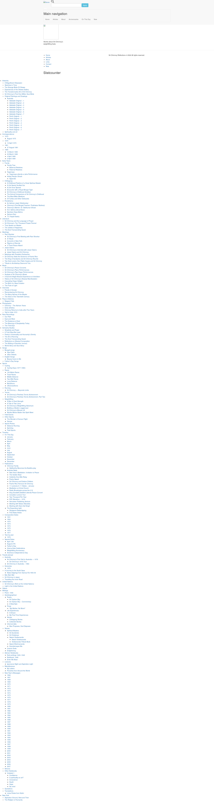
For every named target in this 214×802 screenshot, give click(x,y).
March (9, 441)
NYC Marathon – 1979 (17, 499)
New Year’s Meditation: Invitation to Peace (24, 472)
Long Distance (12, 381)
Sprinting (10, 428)
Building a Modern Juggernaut (17, 408)
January (10, 437)
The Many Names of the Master (16, 294)
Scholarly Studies (8, 328)
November (10, 459)
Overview (5, 288)
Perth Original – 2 (15, 118)
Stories (9, 617)
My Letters (10, 668)
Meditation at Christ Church (19, 488)
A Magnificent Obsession (13, 83)
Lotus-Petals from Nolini (15, 793)
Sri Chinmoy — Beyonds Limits (18, 390)
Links (47, 62)
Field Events (9, 414)
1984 (9, 715)
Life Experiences (13, 610)
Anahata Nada (12, 470)
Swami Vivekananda (16, 637)
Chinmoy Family (12, 466)
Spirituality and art (11, 132)
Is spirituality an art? (16, 777)
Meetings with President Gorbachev (17, 254)
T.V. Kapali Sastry (13, 216)
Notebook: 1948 (12, 657)
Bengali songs (10, 350)
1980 (9, 706)
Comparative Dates (11, 515)
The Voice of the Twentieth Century (17, 296)
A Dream (12, 613)
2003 (9, 757)
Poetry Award (14, 479)
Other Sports (9, 417)
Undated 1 (10, 773)
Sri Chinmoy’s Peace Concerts (15, 268)
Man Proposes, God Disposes (19, 626)
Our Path (8, 317)
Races (7, 370)
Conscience (13, 780)
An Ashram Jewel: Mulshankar (17, 203)
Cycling (7, 365)
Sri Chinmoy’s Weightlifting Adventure (20, 406)
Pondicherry (9, 201)
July (8, 450)
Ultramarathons (12, 386)
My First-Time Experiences (18, 615)
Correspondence (8, 134)
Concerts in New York (14, 241)
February (10, 439)
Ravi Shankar (9, 234)
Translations (9, 791)
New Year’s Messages (12, 673)
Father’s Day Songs (12, 361)
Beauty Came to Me (14, 359)
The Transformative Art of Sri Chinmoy (18, 92)
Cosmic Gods (11, 648)
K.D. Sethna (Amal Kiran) (16, 210)
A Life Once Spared (14, 187)
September (11, 455)
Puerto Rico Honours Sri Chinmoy (21, 483)
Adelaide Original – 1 (16, 101)
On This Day (86, 19)
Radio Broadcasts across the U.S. (21, 490)
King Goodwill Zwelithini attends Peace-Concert (26, 492)
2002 (9, 755)
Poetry (9, 597)
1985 (9, 717)
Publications (9, 463)
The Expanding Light (14, 508)
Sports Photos (10, 423)
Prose (9, 606)
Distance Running (13, 426)
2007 (9, 766)
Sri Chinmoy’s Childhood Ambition (19, 192)
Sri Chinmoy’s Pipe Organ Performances (19, 272)
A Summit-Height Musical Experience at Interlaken (22, 276)
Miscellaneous (10, 666)
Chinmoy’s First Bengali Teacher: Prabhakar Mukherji (26, 205)
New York (5, 795)
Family (7, 163)
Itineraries (8, 566)
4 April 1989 (11, 156)
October (10, 457)
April (8, 443)
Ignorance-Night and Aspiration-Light (20, 664)
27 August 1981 (12, 147)
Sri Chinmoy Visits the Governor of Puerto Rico (21, 256)
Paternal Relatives (15, 170)
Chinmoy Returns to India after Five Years (19, 310)
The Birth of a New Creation (14, 283)
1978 (9, 702)
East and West (10, 319)
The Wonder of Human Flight (17, 419)
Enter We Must (12, 659)
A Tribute (10, 239)
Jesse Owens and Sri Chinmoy (18, 252)
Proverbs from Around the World (18, 671)
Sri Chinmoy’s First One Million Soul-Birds (19, 94)
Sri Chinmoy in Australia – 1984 (18, 564)
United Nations (7, 581)
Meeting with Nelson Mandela (19, 504)
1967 (9, 677)
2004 (9, 760)
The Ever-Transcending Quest (15, 230)
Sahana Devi (11, 214)
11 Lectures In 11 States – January (21, 486)
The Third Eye (10, 325)
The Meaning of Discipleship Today (17, 323)
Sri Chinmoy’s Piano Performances (17, 270)
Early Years (6, 161)
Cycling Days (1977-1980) (16, 368)
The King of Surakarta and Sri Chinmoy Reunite (21, 259)
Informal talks (11, 624)
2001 (9, 753)
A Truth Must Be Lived (12, 332)
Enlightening (11, 650)
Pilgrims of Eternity (13, 243)
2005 (9, 762)
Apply (85, 5)
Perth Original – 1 (15, 116)
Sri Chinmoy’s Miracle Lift (16, 410)
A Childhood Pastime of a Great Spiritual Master (24, 183)
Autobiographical (10, 595)
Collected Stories (15, 622)
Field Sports (11, 430)
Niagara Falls (9, 301)
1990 (9, 728)
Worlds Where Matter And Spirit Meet (20, 412)
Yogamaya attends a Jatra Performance (23, 174)
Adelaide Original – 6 (16, 112)
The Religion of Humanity (14, 800)
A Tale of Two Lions (14, 403)
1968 (9, 679)
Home (47, 19)
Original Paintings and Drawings (16, 96)
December (10, 461)
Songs (4, 348)
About (63, 19)
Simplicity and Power (12, 330)
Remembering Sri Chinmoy (14, 292)
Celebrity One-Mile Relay (18, 477)
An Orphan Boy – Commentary (20, 601)
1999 (9, 748)
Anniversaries (73, 19)
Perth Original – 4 (15, 123)
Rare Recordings (8, 314)
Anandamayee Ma (15, 646)
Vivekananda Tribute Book (21, 642)
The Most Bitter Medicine (16, 196)
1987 (9, 722)
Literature (5, 219)
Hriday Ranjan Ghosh (14, 176)
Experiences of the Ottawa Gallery (17, 89)
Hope (11, 784)
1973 (9, 524)
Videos (4, 588)
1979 (6, 141)
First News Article (15, 512)
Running (8, 388)
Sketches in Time (11, 85)
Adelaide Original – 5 (16, 109)
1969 (9, 682)
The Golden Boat (15, 475)
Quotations (8, 789)
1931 (9, 517)
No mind (12, 786)
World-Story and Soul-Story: (14, 345)
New (95, 19)
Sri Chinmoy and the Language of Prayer (19, 221)
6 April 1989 (11, 158)
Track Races (11, 374)
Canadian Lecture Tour (17, 495)
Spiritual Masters (13, 630)
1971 (9, 686)
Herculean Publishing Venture (19, 501)
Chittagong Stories (15, 619)
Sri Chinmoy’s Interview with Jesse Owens (22, 250)
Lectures (8, 662)
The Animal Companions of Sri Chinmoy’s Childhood (25, 194)
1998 (9, 746)
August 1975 (11, 138)
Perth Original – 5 (15, 125)
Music (4, 265)
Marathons (11, 383)
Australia (10, 98)
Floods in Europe (11, 290)
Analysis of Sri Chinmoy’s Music (16, 274)
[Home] (47, 2)
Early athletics (9, 308)
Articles (55, 19)
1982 (9, 711)
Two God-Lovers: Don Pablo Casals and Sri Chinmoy (23, 261)
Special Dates (9, 539)
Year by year (9, 535)
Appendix (12, 178)
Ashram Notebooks (11, 653)
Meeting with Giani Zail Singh (19, 506)
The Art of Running (11, 337)
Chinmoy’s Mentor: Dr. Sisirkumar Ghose (21, 207)
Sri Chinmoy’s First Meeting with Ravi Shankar (23, 236)
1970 (9, 521)
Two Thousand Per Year (17, 497)
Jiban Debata (11, 354)
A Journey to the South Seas (15, 570)
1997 (9, 744)
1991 (9, 731)
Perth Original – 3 (15, 121)
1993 (9, 735)
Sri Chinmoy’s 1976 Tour (18, 561)
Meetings (5, 232)
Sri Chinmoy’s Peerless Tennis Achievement (22, 394)
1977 (9, 532)
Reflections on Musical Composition (17, 341)
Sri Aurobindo (14, 633)
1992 (9, 733)
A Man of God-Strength (15, 401)
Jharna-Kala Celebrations (16, 548)
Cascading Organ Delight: (14, 281)
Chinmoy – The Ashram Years (15, 305)
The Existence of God (12, 321)
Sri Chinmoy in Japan (12, 577)
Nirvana (7, 768)
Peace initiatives (8, 299)
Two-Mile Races (12, 379)
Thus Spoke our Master (13, 225)
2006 (9, 764)
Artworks (5, 80)
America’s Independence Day (17, 553)
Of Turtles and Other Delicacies (18, 198)
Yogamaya (10, 172)
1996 (9, 742)
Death (11, 782)
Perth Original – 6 (15, 127)
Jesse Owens (9, 247)
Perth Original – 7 (15, 129)
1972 (9, 688)
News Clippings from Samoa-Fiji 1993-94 (21, 573)
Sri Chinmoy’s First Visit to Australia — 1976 (22, 559)
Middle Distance (12, 377)
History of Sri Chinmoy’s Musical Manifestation (21, 279)
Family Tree (11, 165)
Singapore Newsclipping (17, 510)
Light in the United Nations (14, 586)
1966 (9, 675)
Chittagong (8, 181)
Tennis (7, 392)
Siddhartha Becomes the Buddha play (22, 468)
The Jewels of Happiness (13, 227)
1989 (6, 150)
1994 (9, 737)
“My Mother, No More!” (17, 608)
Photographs (6, 303)
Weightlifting (9, 399)
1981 (6, 145)
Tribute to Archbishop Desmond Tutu (18, 263)
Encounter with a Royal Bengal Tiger (20, 190)
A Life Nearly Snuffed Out (16, 185)
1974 (9, 526)
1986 (9, 720)
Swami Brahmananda (17, 644)
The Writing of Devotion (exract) (16, 343)
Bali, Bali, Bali (9, 575)
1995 (9, 740)
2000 (9, 751)
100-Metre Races (13, 372)
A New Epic (13, 604)
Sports (4, 363)
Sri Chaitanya (14, 635)
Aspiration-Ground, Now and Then (17, 797)
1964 (9, 519)
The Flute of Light (11, 285)
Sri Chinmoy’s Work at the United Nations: (19, 584)
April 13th (10, 541)
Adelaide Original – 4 (16, 107)
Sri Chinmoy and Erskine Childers (21, 481)
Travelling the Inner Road (14, 579)
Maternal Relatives (16, 167)
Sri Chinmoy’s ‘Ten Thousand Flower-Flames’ (21, 223)
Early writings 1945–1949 (16, 655)
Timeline (5, 432)
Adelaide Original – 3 (16, 105)
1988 (9, 724)
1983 (9, 713)
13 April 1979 (11, 143)
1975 (6, 136)
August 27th (11, 544)
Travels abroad (7, 555)
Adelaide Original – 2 (16, 103)
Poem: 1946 (9, 593)
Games (9, 421)
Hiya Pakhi (10, 352)
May (8, 446)
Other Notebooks (11, 771)
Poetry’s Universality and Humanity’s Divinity (20, 334)
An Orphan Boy (14, 599)
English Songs (10, 357)
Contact (48, 64)
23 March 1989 (12, 154)
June (8, 448)
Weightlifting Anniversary (15, 550)
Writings (5, 590)
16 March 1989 (12, 152)
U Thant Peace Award (15, 245)
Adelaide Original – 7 (16, 114)
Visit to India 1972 (11, 312)
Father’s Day (11, 546)
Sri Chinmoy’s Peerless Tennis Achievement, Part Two (26, 397)
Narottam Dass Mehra (15, 212)
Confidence (13, 775)
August (9, 452)
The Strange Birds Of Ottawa (15, 87)
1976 (9, 530)
